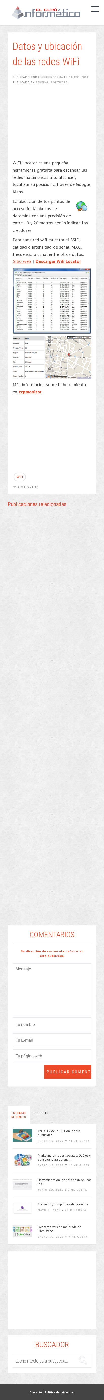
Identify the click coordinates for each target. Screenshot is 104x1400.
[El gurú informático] (46, 12)
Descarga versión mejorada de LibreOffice (59, 1229)
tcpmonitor (30, 392)
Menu (94, 8)
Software (59, 82)
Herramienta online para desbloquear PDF (64, 1182)
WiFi (20, 477)
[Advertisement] (54, 125)
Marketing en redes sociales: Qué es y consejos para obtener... (64, 1158)
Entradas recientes (18, 1115)
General (42, 82)
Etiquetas (41, 1113)
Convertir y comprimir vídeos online (63, 1204)
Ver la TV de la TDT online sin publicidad (59, 1133)
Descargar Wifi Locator (58, 261)
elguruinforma (50, 77)
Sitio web (22, 261)
